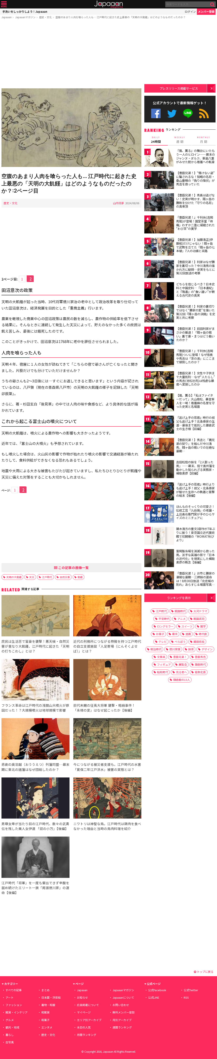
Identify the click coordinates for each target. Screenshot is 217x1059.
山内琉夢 (118, 203)
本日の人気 (84, 1027)
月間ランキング (86, 1035)
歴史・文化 (45, 17)
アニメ (181, 619)
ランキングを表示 (179, 597)
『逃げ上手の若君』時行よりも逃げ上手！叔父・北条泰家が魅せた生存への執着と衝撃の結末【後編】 (195, 490)
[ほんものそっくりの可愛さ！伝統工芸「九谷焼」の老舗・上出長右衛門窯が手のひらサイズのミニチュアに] (159, 514)
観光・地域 (12, 1027)
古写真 (10, 1042)
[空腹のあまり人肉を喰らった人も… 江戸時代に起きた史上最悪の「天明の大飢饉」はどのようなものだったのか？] (71, 128)
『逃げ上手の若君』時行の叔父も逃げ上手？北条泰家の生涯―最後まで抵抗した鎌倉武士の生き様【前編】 (195, 423)
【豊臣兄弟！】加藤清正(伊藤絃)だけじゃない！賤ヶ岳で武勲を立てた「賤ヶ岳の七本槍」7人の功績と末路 (195, 245)
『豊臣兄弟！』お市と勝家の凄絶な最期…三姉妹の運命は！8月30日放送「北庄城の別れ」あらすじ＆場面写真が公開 (195, 580)
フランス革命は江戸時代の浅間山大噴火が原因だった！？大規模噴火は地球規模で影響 (35, 707)
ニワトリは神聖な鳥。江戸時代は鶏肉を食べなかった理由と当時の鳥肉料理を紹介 (107, 826)
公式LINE (188, 113)
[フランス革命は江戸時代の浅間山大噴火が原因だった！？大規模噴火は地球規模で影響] (35, 680)
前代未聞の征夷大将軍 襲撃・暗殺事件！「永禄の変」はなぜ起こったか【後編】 (104, 707)
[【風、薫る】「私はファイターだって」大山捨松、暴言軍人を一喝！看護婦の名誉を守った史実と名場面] (159, 403)
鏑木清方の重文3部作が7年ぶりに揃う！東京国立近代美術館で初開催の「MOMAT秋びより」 (195, 534)
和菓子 (45, 1020)
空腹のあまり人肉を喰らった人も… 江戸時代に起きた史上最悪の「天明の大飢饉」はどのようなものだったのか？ (121, 17)
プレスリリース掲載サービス (179, 88)
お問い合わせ (121, 1005)
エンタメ (46, 1027)
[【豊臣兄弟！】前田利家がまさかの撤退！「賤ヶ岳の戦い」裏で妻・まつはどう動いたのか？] (159, 336)
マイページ (84, 1012)
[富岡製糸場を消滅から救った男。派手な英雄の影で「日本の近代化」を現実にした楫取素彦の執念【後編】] (159, 558)
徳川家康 (174, 649)
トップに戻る (204, 972)
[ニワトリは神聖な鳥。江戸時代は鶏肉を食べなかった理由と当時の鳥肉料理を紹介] (107, 798)
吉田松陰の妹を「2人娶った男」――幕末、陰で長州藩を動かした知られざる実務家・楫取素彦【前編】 (195, 468)
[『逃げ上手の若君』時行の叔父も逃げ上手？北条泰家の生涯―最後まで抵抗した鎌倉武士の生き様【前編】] (159, 425)
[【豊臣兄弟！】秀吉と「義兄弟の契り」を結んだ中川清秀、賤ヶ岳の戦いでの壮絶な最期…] (159, 447)
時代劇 (203, 634)
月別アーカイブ (122, 1020)
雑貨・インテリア (17, 1012)
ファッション (14, 1005)
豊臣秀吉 (200, 657)
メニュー (4, 4)
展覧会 (183, 664)
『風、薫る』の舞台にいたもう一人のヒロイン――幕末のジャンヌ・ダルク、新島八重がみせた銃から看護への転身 (195, 156)
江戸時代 (47, 577)
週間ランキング (122, 1027)
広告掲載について (88, 1005)
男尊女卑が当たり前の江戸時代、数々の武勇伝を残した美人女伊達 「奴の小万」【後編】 (35, 826)
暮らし (10, 1035)
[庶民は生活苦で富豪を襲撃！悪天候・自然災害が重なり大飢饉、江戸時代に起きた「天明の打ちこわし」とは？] (35, 616)
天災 (31, 577)
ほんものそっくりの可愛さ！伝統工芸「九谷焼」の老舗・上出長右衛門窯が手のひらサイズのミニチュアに (195, 512)
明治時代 (155, 649)
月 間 (203, 140)
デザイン (207, 649)
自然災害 (65, 577)
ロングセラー (165, 626)
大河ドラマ (200, 611)
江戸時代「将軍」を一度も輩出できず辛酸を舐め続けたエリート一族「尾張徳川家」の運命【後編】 (35, 887)
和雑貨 (45, 1012)
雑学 (203, 626)
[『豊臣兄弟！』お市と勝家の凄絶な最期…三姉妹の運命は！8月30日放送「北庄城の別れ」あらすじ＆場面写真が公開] (159, 581)
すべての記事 (14, 990)
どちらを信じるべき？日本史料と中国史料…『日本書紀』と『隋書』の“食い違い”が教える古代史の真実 (195, 290)
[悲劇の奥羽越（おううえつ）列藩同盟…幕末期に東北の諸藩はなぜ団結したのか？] (35, 739)
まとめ (45, 990)
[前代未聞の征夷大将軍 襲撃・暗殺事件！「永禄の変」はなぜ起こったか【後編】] (107, 680)
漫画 (188, 634)
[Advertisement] (71, 54)
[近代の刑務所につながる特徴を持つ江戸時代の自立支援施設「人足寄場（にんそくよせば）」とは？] (107, 616)
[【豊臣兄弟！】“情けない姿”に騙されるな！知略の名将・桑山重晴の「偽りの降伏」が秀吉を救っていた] (159, 180)
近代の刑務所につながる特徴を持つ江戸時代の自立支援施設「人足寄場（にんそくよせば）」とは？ (107, 646)
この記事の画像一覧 (73, 567)
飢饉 (80, 577)
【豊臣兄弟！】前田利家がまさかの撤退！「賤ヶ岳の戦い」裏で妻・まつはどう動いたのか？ (195, 334)
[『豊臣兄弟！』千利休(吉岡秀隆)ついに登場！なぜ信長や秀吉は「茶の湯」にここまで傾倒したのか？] (159, 358)
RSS (204, 113)
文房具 (161, 657)
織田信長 (198, 642)
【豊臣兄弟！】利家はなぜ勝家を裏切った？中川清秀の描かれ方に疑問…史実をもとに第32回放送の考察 (195, 267)
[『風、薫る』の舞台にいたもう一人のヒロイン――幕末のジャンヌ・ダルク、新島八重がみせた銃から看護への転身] (159, 158)
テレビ (163, 642)
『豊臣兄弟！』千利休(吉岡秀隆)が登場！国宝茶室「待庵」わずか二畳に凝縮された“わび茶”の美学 (195, 223)
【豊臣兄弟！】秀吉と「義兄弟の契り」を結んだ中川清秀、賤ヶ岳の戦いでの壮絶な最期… (195, 445)
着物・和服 (48, 1005)
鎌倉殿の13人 (181, 680)
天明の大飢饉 (14, 577)
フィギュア (164, 664)
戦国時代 (180, 611)
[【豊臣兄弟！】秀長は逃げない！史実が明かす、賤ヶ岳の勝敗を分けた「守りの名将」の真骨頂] (159, 202)
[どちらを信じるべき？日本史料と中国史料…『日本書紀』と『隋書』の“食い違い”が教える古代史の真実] (159, 291)
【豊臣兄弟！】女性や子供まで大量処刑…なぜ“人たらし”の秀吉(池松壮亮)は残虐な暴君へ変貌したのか (195, 379)
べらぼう (180, 642)
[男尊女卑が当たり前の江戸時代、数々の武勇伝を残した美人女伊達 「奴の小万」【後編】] (35, 798)
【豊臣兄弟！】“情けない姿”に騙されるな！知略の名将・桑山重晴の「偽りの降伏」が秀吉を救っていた (195, 178)
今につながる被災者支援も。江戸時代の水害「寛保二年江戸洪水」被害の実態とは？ (107, 767)
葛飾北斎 (200, 672)
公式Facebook (156, 113)
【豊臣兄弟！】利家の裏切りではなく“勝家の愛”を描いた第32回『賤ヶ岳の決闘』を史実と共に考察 (195, 312)
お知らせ (82, 997)
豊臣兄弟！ (180, 657)
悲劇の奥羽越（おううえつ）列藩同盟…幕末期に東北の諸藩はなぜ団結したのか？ (35, 767)
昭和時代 (162, 672)
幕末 (175, 634)
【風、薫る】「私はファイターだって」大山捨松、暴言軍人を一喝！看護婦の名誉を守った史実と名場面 (195, 401)
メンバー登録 (206, 12)
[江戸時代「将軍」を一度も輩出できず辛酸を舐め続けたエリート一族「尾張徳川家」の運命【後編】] (35, 858)
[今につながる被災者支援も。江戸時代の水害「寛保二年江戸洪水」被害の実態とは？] (107, 739)
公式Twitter (172, 113)
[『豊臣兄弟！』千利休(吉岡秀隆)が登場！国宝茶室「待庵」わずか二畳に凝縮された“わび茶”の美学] (159, 225)
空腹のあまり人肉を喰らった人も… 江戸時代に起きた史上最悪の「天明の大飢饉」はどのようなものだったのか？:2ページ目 (68, 183)
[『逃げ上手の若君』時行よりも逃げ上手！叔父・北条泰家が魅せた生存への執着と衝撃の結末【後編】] (159, 492)
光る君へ (181, 672)
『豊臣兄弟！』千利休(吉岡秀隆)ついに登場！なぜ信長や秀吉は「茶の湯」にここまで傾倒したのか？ (195, 356)
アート (10, 997)
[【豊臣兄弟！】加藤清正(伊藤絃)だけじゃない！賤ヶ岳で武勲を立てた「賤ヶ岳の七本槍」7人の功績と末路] (159, 247)
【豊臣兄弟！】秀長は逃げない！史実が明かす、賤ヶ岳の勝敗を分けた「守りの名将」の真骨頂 (195, 201)
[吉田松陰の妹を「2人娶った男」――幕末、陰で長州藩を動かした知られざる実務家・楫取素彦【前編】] (159, 469)
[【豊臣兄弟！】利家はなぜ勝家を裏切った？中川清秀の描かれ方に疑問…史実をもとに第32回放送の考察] (159, 269)
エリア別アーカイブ (89, 1020)
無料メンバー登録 (124, 1012)
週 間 (179, 140)
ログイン (190, 12)
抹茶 (191, 649)
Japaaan (108, 4)
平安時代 (164, 619)
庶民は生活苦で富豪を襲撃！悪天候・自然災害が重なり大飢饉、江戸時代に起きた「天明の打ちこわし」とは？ (35, 646)
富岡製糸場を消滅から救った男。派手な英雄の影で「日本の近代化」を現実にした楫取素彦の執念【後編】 (195, 557)
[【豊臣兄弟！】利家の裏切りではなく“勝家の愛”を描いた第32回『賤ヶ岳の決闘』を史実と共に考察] (159, 314)
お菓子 (160, 634)
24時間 (156, 140)
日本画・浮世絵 (51, 997)
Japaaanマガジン (25, 17)
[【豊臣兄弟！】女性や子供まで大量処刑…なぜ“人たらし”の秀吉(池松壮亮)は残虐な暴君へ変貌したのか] (159, 380)
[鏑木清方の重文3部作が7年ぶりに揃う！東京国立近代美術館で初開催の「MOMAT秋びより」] (159, 536)
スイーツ (186, 626)
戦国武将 (198, 619)
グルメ (10, 1020)
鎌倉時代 (200, 664)
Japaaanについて (123, 997)
